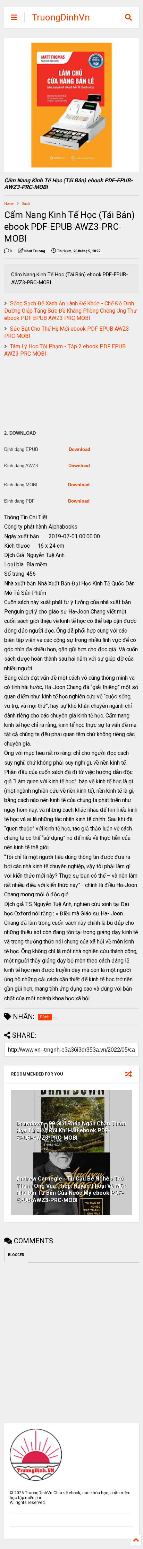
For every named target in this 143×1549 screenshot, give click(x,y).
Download (79, 449)
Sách (26, 204)
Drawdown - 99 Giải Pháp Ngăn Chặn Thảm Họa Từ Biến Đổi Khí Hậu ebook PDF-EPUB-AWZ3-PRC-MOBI (71, 1130)
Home (9, 204)
